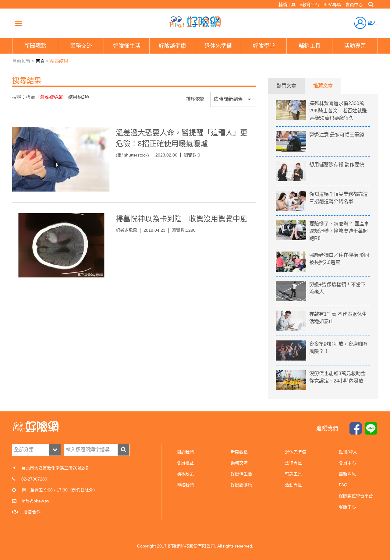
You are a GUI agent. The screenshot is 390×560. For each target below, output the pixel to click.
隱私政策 (185, 473)
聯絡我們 (185, 484)
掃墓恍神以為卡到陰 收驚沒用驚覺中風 (181, 218)
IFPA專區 (332, 4)
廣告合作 (32, 511)
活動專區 (293, 484)
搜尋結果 (59, 61)
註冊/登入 (348, 451)
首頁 (40, 61)
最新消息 (347, 473)
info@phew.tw (35, 500)
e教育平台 (309, 4)
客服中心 (347, 506)
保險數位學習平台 (356, 495)
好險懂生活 (241, 473)
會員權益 (185, 462)
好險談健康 (241, 484)
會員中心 (354, 4)
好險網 (195, 22)
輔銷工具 (287, 4)
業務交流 (239, 462)
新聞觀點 (239, 451)
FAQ (343, 484)
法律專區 (293, 462)
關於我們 (185, 451)
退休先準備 (295, 451)
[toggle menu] (18, 23)
